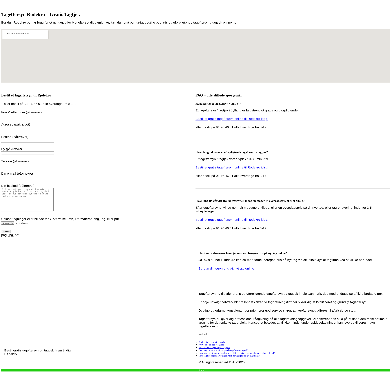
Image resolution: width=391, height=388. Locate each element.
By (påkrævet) (11, 149)
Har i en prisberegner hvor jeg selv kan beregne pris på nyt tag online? (229, 356)
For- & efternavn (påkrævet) (21, 112)
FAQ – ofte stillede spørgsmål (211, 345)
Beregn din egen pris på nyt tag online (226, 268)
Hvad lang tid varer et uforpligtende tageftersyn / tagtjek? (223, 350)
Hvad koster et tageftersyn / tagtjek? (214, 347)
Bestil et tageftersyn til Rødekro (212, 342)
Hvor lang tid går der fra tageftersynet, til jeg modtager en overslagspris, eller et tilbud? (237, 353)
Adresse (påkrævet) (15, 124)
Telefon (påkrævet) (15, 161)
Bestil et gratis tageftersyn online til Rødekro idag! (232, 118)
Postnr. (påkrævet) (14, 137)
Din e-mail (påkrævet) (17, 173)
